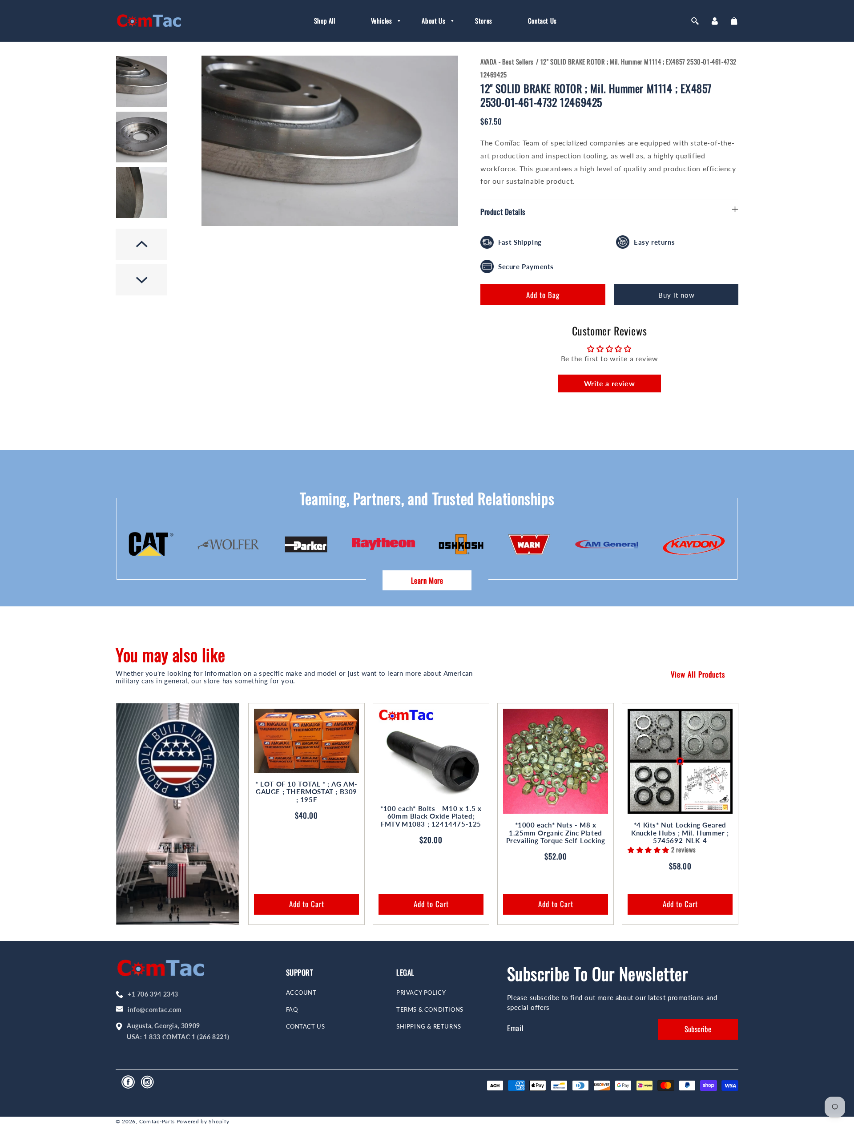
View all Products (698, 674)
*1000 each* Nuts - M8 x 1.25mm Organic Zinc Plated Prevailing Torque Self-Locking (555, 832)
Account (301, 992)
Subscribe (698, 1028)
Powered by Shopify (203, 1121)
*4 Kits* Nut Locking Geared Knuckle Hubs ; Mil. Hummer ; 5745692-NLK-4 (680, 832)
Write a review (609, 383)
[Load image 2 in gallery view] (141, 137)
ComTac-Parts (157, 1121)
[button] (378, 21)
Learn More (427, 580)
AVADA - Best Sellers (507, 61)
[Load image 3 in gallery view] (141, 192)
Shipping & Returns (428, 1026)
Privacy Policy (421, 992)
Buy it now (676, 295)
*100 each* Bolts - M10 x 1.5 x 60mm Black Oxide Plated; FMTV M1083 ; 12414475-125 (431, 816)
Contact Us (305, 1026)
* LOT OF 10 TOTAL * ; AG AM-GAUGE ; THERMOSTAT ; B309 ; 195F (306, 791)
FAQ (292, 1009)
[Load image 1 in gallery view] (141, 81)
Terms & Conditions (429, 1009)
